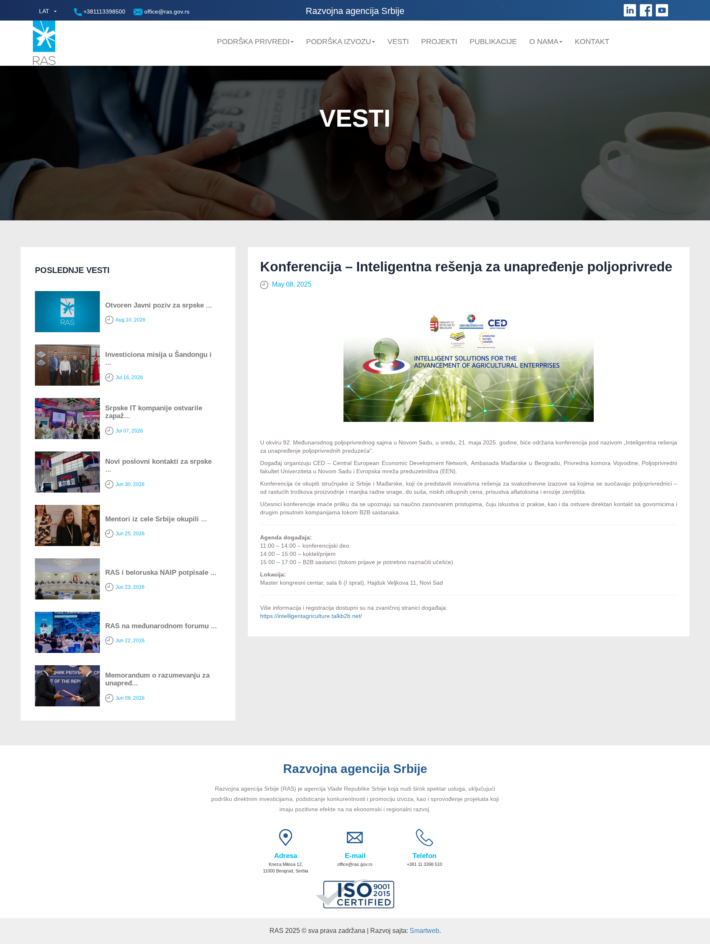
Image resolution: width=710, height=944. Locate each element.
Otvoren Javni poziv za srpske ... (158, 305)
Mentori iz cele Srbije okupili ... (156, 519)
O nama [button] (543, 41)
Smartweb (424, 930)
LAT (44, 11)
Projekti (439, 41)
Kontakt (592, 41)
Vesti (398, 41)
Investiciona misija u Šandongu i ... (158, 358)
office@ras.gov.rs (166, 11)
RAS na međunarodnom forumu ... (161, 626)
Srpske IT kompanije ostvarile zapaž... (153, 412)
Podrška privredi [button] (253, 41)
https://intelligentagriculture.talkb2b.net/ (311, 616)
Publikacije (493, 41)
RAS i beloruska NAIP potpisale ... (161, 572)
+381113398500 (103, 11)
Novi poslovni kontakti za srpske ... (158, 465)
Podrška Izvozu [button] (338, 41)
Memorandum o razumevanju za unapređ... (157, 679)
